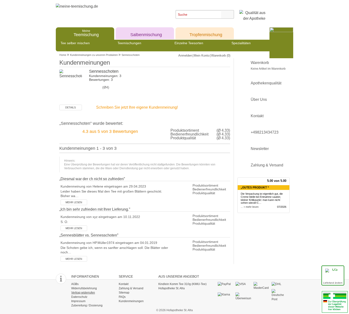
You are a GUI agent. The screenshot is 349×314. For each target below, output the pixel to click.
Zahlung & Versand (267, 165)
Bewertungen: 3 (101, 80)
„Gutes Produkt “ (255, 187)
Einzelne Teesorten (188, 43)
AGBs (75, 284)
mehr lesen (74, 202)
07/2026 (281, 206)
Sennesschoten (131, 54)
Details (70, 107)
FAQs (122, 297)
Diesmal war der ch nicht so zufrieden (92, 179)
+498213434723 (264, 132)
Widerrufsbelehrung (84, 288)
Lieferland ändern (333, 282)
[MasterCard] (261, 285)
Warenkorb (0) (220, 55)
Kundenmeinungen (131, 301)
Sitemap (124, 292)
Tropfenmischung (205, 33)
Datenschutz (79, 297)
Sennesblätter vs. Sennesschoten (89, 235)
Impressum (78, 301)
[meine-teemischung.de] (99, 12)
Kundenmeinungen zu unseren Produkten (94, 54)
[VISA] (243, 284)
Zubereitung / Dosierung (87, 305)
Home (62, 54)
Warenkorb (268, 65)
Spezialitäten (241, 43)
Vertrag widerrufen (83, 292)
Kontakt (257, 116)
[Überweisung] (243, 296)
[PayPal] (225, 284)
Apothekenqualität (266, 83)
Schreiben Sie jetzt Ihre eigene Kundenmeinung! (137, 107)
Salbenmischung (146, 33)
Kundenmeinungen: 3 (105, 76)
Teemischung (86, 33)
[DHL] (279, 284)
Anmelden (185, 55)
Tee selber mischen (75, 43)
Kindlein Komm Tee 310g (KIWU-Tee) (182, 284)
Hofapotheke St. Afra (171, 288)
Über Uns (259, 99)
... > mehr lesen (250, 206)
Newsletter (260, 149)
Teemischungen (129, 43)
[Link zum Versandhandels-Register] (335, 302)
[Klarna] (225, 294)
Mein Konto (201, 55)
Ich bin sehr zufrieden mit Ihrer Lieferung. (95, 209)
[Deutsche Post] (279, 295)
